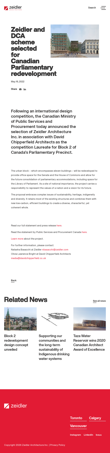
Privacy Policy (57, 445)
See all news (99, 301)
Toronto (76, 418)
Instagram (75, 435)
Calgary (95, 418)
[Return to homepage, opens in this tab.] (55, 404)
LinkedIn (88, 435)
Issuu (99, 435)
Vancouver (78, 426)
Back (13, 281)
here (59, 226)
